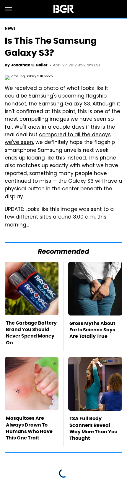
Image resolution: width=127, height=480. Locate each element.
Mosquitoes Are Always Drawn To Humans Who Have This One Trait (29, 428)
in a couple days (63, 127)
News (10, 28)
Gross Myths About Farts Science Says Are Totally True (92, 330)
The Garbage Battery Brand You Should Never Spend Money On (31, 333)
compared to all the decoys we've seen (58, 139)
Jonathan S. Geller (29, 65)
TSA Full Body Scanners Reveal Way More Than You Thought (93, 428)
